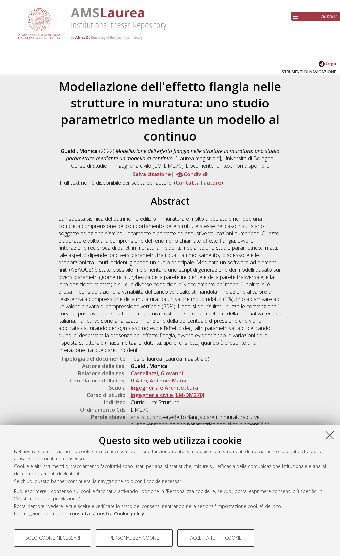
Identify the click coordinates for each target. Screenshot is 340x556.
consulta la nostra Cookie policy (107, 513)
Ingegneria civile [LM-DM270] (167, 395)
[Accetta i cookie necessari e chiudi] (329, 435)
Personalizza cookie (134, 538)
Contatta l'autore (198, 182)
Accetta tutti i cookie (216, 538)
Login (331, 63)
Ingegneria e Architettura (164, 387)
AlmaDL (329, 16)
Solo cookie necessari (52, 538)
